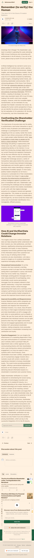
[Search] (31, 474)
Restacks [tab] (11, 454)
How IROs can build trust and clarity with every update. (12, 485)
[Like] (2, 490)
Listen (30, 19)
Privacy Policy (17, 534)
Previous (6, 443)
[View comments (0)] (8, 23)
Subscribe (24, 2)
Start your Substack (12, 550)
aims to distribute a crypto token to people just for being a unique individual (16, 139)
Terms (23, 545)
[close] (29, 503)
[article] (17, 484)
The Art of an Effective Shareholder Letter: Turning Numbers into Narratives (13, 480)
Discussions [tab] (13, 474)
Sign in (30, 2)
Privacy (19, 545)
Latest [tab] (7, 474)
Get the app (25, 550)
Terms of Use (25, 531)
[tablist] (8, 454)
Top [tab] (3, 474)
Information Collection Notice (20, 533)
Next (28, 443)
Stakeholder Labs (9, 18)
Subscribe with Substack (18, 527)
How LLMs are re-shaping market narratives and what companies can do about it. (11, 500)
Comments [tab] (5, 454)
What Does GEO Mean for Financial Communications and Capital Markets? (12, 496)
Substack (9, 554)
